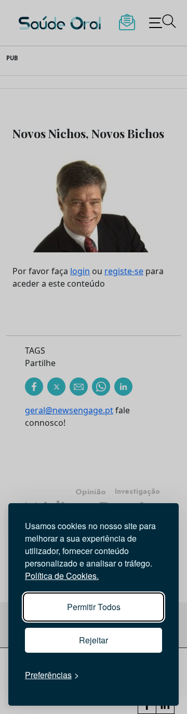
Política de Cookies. (62, 576)
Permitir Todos (94, 607)
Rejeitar (93, 640)
